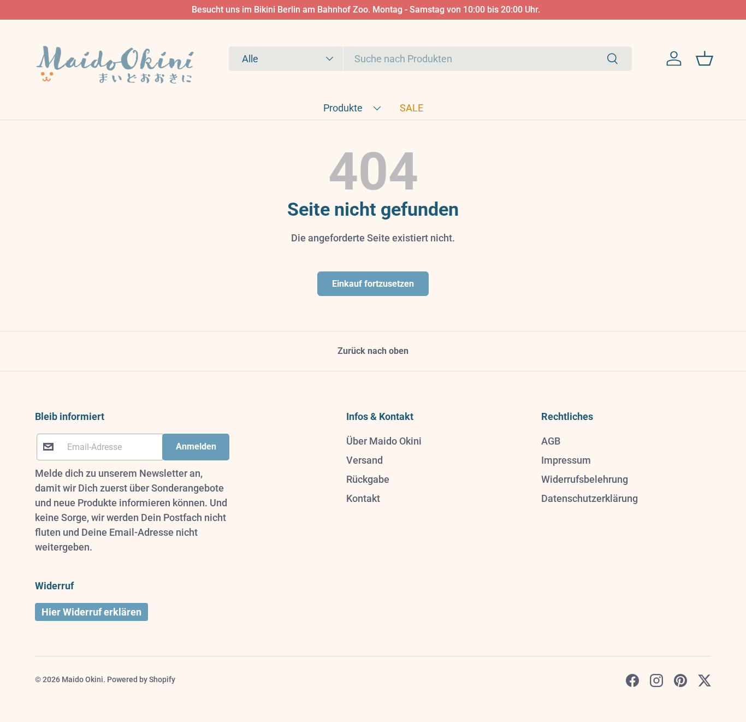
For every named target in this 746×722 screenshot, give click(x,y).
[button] (704, 58)
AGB (550, 441)
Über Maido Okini (384, 441)
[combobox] (430, 58)
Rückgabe (367, 479)
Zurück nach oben (373, 351)
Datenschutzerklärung (589, 498)
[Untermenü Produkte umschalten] (376, 108)
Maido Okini (82, 679)
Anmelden (196, 446)
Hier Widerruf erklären (91, 612)
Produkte (343, 108)
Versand (364, 460)
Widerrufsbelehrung (584, 479)
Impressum (566, 460)
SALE (411, 108)
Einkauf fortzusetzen (373, 284)
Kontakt (363, 498)
